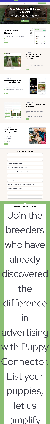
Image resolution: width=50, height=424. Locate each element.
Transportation (25, 3)
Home (16, 3)
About (28, 3)
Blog (30, 3)
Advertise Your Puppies (42, 3)
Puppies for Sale (20, 3)
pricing (10, 38)
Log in (36, 3)
